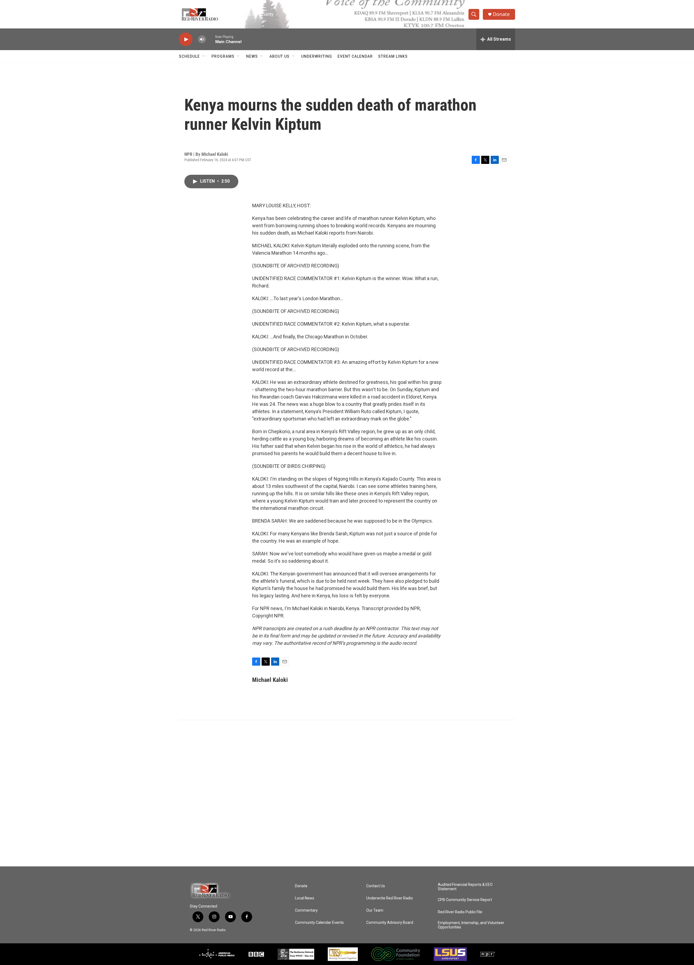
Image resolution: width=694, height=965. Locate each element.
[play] (185, 39)
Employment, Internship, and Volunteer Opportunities (471, 925)
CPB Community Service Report (465, 900)
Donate (501, 14)
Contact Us (375, 886)
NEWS (252, 56)
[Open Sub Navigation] (204, 56)
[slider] (210, 39)
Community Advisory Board (389, 923)
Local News (304, 898)
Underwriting (316, 56)
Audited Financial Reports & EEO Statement (465, 887)
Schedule (189, 56)
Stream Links (393, 56)
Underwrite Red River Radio (389, 898)
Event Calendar (355, 56)
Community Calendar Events (319, 923)
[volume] (202, 39)
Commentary (306, 910)
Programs (222, 56)
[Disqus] (347, 793)
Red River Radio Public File (460, 912)
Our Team (374, 910)
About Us (279, 56)
